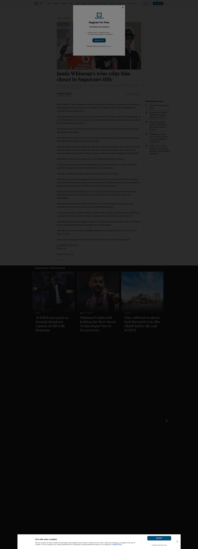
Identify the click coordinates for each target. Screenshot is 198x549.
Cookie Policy (117, 544)
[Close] (177, 541)
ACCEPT (159, 538)
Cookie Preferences (159, 545)
